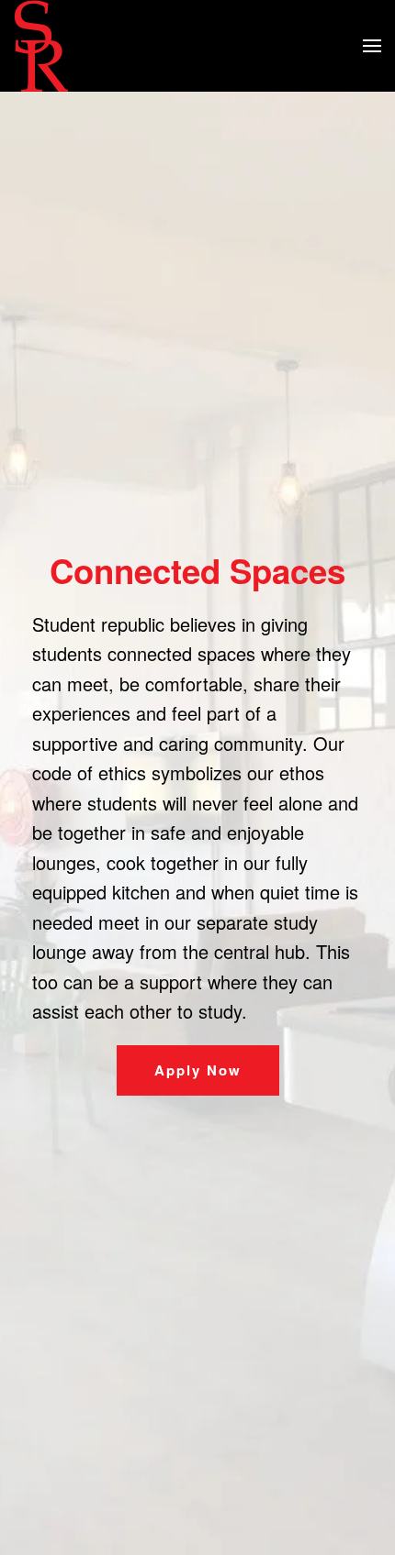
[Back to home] (41, 46)
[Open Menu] (372, 46)
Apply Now (198, 1070)
